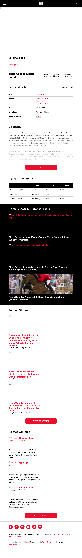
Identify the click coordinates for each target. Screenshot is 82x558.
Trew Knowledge (48, 542)
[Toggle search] (77, 3)
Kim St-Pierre (26, 462)
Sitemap (62, 534)
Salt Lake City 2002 (43, 104)
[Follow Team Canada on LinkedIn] (28, 528)
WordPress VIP (14, 545)
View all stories (41, 421)
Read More (41, 167)
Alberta (38, 116)
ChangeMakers (23, 542)
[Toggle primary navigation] (5, 3)
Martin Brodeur (26, 487)
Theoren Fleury (26, 438)
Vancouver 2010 (42, 98)
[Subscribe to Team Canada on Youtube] (40, 528)
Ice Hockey (40, 94)
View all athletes (41, 515)
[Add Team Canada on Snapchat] (34, 528)
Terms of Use (17, 536)
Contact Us (56, 534)
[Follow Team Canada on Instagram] (22, 528)
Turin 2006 (39, 101)
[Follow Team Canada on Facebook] (11, 528)
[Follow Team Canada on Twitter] (16, 528)
